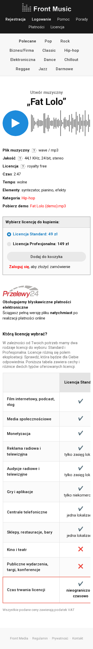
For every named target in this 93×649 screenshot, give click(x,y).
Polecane (27, 41)
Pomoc (63, 19)
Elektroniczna (22, 59)
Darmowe (64, 69)
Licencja (57, 27)
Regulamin (40, 638)
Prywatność (60, 638)
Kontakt (77, 638)
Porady (82, 19)
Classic (49, 50)
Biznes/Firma (22, 50)
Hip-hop (71, 50)
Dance (50, 59)
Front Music (46, 7)
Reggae (23, 69)
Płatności (36, 27)
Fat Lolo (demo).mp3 (48, 206)
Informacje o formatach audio (34, 150)
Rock (65, 41)
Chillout (71, 59)
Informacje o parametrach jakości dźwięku (20, 158)
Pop (48, 41)
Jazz (42, 69)
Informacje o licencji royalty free (23, 166)
